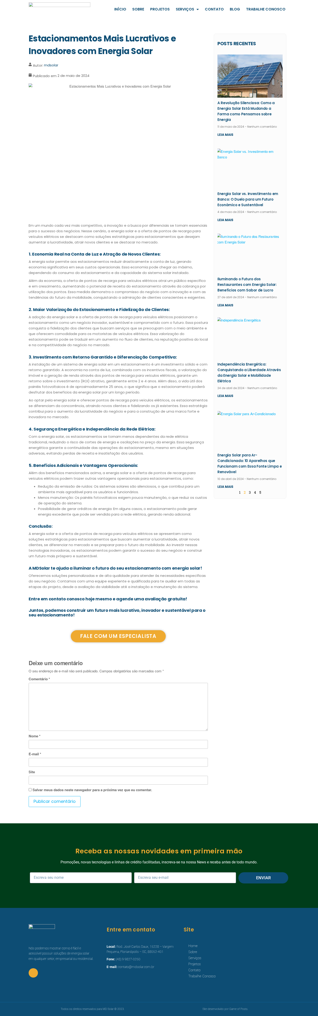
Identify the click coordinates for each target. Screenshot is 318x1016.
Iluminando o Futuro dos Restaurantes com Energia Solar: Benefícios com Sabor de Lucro (247, 285)
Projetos (160, 9)
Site (32, 771)
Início (120, 9)
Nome (35, 736)
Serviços (185, 9)
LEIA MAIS (225, 134)
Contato (214, 9)
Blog (235, 9)
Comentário (39, 678)
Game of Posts (238, 1009)
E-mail (35, 753)
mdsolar (51, 65)
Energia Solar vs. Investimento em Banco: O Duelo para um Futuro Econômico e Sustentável (247, 199)
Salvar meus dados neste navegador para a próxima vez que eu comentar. (92, 789)
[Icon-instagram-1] (33, 973)
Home (193, 946)
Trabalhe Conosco (265, 9)
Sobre (138, 9)
